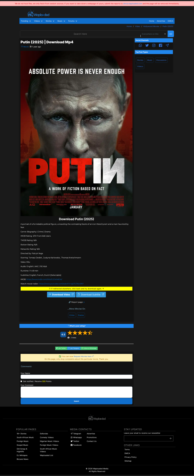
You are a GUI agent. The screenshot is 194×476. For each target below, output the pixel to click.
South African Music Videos (48, 450)
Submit (76, 401)
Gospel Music (22, 445)
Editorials (44, 433)
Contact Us (91, 441)
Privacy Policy (131, 457)
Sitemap (128, 461)
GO (170, 34)
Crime (71, 315)
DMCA (170, 21)
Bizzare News (22, 459)
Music (149, 60)
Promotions (92, 437)
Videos (140, 66)
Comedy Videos (47, 437)
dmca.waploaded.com (132, 3)
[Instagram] (154, 45)
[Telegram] (167, 45)
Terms (127, 449)
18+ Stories (21, 433)
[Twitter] (147, 45)
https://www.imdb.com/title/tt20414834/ (44, 279)
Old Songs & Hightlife (22, 450)
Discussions (161, 60)
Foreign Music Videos (49, 445)
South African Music (25, 437)
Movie (26, 47)
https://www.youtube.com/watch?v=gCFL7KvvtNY (61, 284)
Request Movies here (83, 356)
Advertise (91, 433)
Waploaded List (46, 455)
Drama (81, 315)
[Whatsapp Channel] (140, 45)
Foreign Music (23, 441)
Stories (140, 60)
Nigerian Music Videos (49, 441)
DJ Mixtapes (22, 455)
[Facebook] (161, 45)
